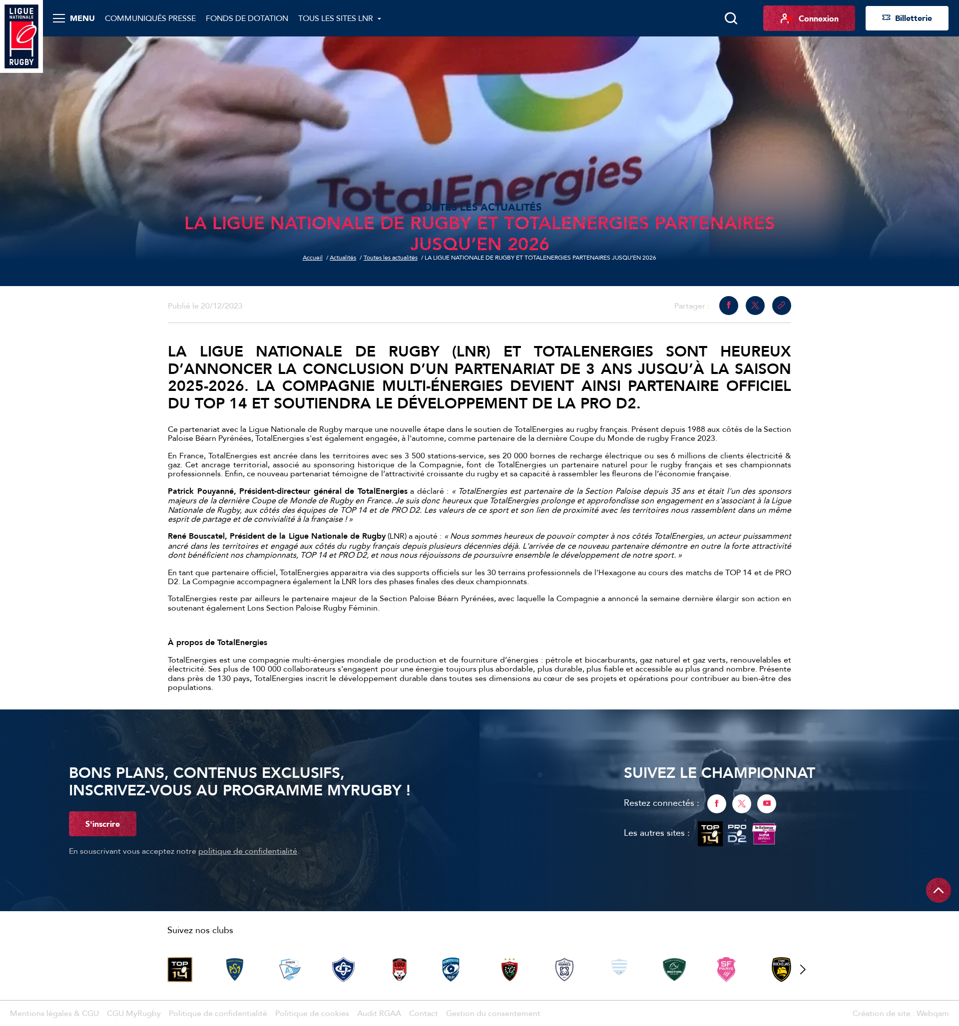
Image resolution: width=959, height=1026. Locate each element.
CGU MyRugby (134, 1013)
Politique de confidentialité (218, 1013)
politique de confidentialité (247, 851)
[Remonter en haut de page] (938, 890)
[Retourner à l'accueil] (21, 35)
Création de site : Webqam (901, 1013)
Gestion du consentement (493, 1013)
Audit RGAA (379, 1013)
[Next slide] (802, 969)
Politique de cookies (312, 1013)
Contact (423, 1013)
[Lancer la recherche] (730, 18)
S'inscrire (102, 823)
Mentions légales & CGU (54, 1013)
